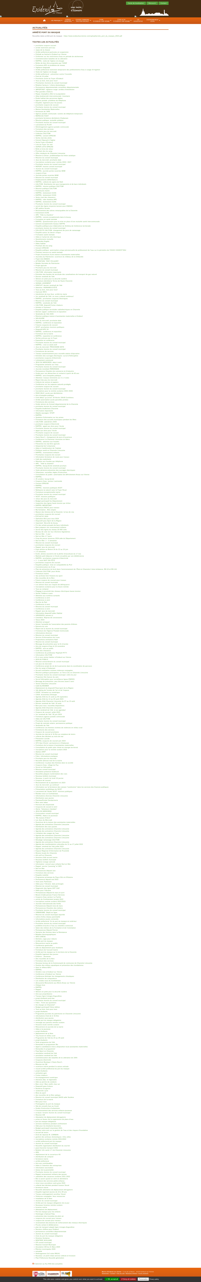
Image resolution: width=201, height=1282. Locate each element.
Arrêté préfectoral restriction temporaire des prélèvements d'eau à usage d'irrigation (68, 70)
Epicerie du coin (42, 626)
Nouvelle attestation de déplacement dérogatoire (54, 1190)
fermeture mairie (42, 1159)
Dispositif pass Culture (44, 1086)
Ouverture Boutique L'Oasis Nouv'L (49, 1062)
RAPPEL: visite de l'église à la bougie (50, 61)
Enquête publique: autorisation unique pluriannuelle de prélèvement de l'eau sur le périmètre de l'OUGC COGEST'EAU (81, 250)
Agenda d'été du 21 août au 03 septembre (52, 697)
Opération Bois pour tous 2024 (47, 518)
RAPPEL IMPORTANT (44, 505)
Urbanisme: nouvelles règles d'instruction (51, 472)
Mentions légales (131, 1273)
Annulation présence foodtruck (47, 771)
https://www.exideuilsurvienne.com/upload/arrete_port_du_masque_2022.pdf (93, 36)
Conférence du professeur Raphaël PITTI (51, 653)
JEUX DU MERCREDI (44, 811)
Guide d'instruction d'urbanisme (48, 1108)
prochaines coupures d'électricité (48, 358)
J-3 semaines (41, 551)
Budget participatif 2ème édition (48, 1007)
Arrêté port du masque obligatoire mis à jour (52, 1203)
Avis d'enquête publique (45, 395)
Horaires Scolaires (43, 1238)
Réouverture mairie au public (47, 943)
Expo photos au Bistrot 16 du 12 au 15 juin (52, 549)
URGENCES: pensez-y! (44, 615)
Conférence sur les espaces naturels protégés (53, 384)
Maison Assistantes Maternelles (48, 109)
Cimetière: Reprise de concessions (49, 617)
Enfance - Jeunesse (43, 956)
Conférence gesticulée (44, 945)
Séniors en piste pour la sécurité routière (51, 279)
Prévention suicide (43, 738)
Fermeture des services (45, 129)
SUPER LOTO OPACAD (44, 147)
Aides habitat (41, 243)
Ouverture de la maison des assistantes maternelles (55, 822)
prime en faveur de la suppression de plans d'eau (54, 1119)
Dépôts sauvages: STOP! (45, 413)
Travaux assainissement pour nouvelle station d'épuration (58, 353)
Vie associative (138, 20)
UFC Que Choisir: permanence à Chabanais (52, 743)
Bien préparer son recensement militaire (51, 527)
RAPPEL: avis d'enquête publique (48, 375)
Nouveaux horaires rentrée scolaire (49, 1205)
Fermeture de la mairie (44, 334)
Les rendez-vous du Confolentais (48, 980)
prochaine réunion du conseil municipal (50, 228)
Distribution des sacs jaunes (46, 826)
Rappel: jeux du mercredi (45, 547)
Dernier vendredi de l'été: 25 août (48, 703)
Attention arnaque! (43, 622)
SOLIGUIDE (40, 318)
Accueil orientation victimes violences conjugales (54, 670)
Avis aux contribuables (44, 1163)
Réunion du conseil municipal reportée (50, 914)
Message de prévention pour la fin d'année (52, 644)
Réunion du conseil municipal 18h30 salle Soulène (55, 1097)
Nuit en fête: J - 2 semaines (46, 540)
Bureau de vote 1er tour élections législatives (53, 532)
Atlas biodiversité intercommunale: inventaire (53, 96)
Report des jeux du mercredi (46, 380)
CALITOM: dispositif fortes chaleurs (49, 305)
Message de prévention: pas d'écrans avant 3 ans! (55, 681)
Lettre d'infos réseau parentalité (48, 917)
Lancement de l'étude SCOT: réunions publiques (54, 791)
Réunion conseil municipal (45, 769)
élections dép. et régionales (46, 1080)
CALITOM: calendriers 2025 (46, 422)
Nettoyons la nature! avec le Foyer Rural (51, 490)
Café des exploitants (43, 459)
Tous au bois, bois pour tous (46, 1009)
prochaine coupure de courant (47, 105)
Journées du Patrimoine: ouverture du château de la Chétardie (59, 257)
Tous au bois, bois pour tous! (47, 81)
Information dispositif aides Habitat (49, 613)
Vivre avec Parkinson (44, 881)
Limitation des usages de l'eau (47, 833)
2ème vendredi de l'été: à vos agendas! (51, 710)
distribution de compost (44, 1157)
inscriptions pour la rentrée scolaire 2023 (51, 749)
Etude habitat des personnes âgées (49, 98)
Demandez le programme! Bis (47, 1044)
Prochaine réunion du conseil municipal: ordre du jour (56, 675)
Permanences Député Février (47, 930)
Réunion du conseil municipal (47, 158)
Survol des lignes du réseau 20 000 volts (51, 529)
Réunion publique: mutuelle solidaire (49, 120)
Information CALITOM (44, 655)
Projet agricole (41, 265)
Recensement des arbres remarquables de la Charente (56, 210)
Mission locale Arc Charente (46, 853)
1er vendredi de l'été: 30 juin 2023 (49, 714)
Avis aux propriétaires (44, 994)
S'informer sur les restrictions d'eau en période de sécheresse (59, 56)
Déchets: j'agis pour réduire (46, 939)
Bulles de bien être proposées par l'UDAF (51, 63)
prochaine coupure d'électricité (47, 424)
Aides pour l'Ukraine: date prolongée (50, 884)
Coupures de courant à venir (46, 807)
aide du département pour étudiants (49, 947)
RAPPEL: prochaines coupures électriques (52, 298)
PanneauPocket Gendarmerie (47, 800)
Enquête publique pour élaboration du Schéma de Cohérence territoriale (63, 226)
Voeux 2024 (40, 620)
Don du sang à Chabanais (45, 668)
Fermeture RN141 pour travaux (47, 507)
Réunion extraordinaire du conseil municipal (52, 661)
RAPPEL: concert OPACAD (46, 136)
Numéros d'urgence (43, 1088)
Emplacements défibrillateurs (47, 180)
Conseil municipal (68, 20)
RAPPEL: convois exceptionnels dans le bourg (53, 217)
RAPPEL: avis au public (44, 648)
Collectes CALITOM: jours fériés (48, 571)
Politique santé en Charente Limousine (50, 450)
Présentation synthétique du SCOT (49, 789)
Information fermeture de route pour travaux (52, 457)
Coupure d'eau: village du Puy (47, 765)
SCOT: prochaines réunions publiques (50, 327)
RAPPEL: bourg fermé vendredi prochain (51, 466)
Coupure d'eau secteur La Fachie (48, 897)
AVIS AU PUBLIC (42, 659)
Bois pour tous (41, 1102)
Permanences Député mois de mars (49, 906)
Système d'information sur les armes (49, 417)
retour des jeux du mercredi (46, 499)
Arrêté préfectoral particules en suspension (52, 52)
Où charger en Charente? (45, 1005)
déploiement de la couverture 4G (48, 1154)
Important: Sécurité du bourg (47, 523)
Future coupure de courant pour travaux (51, 580)
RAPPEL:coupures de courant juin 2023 (51, 741)
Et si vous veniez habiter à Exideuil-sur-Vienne (53, 657)
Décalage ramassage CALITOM (47, 840)
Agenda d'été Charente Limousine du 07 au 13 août (55, 701)
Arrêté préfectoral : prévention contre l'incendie (54, 74)
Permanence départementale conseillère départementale (57, 87)
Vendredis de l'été (42, 725)
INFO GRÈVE (41, 936)
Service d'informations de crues (48, 637)
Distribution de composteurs (46, 978)
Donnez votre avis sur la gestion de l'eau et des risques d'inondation (62, 1130)
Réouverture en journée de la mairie (49, 1027)
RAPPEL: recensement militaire (47, 452)
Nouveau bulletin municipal (46, 776)
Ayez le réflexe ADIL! (44, 967)
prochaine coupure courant (46, 45)
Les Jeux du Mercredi (44, 820)
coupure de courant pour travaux (48, 1220)
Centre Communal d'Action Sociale (82, 20)
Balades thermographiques (46, 934)
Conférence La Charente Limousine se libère (53, 439)
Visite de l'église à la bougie (46, 72)
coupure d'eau (41, 173)
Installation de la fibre (44, 1198)
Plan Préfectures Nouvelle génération (50, 1258)
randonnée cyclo (42, 1091)
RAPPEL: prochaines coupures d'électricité (52, 558)
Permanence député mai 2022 (47, 879)
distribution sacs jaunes (45, 1018)
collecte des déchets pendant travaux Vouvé (52, 1185)
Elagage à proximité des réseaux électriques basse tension (58, 591)
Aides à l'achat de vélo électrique (48, 237)
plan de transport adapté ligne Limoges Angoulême (55, 1227)
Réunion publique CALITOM (46, 188)
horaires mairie (41, 1207)
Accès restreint (143, 1273)
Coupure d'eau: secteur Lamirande (49, 481)
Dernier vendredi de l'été (45, 276)
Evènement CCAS (42, 213)
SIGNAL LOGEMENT (43, 283)
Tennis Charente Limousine (46, 683)
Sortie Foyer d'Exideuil (44, 142)
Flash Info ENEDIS (43, 259)
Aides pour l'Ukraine (43, 890)
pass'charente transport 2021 (47, 1148)
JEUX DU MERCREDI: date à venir (49, 362)
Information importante (44, 411)
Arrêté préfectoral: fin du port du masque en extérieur (56, 921)
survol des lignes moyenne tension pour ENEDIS (54, 206)
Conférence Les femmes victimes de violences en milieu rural (59, 727)
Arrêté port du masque (44, 941)
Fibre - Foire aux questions (46, 1002)
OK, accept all (112, 1279)
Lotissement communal (44, 360)
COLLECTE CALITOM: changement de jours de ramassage (58, 230)
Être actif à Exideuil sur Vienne (121, 20)
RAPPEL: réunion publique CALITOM (50, 186)
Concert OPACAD (42, 248)
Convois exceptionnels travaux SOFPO (50, 224)
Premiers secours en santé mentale (49, 252)
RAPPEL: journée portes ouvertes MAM (50, 171)
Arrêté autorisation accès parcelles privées (52, 400)
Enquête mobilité (42, 875)
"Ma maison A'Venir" (43, 818)
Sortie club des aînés (44, 138)
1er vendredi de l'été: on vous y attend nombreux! (55, 296)
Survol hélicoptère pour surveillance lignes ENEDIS (55, 679)
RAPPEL (39, 415)
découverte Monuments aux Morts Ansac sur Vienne (55, 983)
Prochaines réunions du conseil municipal (51, 83)
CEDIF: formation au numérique (48, 692)
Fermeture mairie (42, 573)
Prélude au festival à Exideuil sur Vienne (51, 54)
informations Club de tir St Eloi (47, 1016)
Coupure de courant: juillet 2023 (48, 712)
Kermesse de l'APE (43, 111)
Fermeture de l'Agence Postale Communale (52, 631)
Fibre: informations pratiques (47, 756)
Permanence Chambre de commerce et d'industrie (55, 371)
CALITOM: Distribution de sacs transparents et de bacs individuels (61, 184)
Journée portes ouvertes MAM (47, 175)
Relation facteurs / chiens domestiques (50, 85)
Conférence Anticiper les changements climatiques (55, 976)
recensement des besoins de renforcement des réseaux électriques (61, 1223)
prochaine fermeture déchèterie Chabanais (52, 118)
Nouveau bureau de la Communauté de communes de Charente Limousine (64, 963)
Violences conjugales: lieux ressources (50, 1196)
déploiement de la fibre (44, 1033)
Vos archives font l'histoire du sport (49, 576)
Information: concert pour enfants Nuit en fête (53, 864)
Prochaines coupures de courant (48, 455)
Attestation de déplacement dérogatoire (51, 1117)
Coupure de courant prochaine (47, 732)
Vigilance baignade (43, 67)
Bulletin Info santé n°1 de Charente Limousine (53, 1150)
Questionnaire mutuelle (44, 239)
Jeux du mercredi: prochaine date (48, 160)
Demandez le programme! (45, 1049)
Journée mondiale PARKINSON (47, 369)
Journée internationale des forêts (48, 903)
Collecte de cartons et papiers (47, 382)
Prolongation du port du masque (48, 1104)
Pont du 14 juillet (42, 76)
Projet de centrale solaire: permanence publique (54, 723)
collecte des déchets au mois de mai (49, 736)
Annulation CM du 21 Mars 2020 (48, 1247)
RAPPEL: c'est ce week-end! (46, 345)
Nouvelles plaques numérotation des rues (51, 774)
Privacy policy (154, 1279)
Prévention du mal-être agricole (48, 444)
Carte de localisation (136, 3)
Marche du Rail (41, 602)
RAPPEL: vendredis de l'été (46, 303)
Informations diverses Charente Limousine (52, 796)
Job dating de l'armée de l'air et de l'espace (52, 690)
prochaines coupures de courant (48, 514)
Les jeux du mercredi (44, 664)
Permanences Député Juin (46, 870)
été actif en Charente (44, 855)
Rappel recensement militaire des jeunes (51, 1174)
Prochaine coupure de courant (47, 433)
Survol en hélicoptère (44, 767)
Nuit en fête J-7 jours (44, 536)
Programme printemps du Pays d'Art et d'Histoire (54, 877)
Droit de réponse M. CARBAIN (47, 1135)
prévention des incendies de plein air (50, 1216)
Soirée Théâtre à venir (44, 593)
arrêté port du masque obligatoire (48, 1020)
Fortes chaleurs (42, 1075)
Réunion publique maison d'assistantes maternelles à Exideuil (59, 316)
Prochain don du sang (44, 151)
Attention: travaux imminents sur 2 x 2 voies (52, 378)
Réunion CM (40, 1115)
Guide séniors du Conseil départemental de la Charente (57, 404)
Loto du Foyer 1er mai (44, 144)
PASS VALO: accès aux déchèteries (49, 393)
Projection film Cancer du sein (47, 677)
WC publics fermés (43, 208)
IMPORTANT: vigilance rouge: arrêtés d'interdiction (55, 89)
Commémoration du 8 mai (45, 567)
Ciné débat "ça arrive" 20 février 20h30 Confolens (55, 397)
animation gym (41, 1073)
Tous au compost (42, 589)
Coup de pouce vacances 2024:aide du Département (56, 538)
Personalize (143, 1279)
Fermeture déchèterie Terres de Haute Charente (54, 281)
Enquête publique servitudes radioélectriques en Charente (58, 309)
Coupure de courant (43, 780)
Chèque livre (40, 985)
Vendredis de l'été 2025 (45, 314)
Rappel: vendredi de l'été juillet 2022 (50, 846)
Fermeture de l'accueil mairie (47, 950)
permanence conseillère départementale (51, 1231)
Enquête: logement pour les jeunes (49, 103)
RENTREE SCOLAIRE (44, 1240)
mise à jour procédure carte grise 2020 (50, 1183)
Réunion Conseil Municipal (46, 1245)
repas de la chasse (43, 50)
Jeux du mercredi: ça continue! (47, 785)
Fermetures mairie (43, 191)
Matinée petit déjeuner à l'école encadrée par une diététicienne (60, 556)
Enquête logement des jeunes (47, 954)
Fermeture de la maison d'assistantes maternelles (55, 745)
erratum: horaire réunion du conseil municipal (53, 1113)
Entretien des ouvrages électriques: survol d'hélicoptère (57, 356)
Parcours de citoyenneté (45, 804)
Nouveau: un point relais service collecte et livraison (55, 1256)
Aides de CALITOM (43, 719)
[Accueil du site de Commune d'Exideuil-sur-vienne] (47, 15)
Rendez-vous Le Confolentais (47, 793)
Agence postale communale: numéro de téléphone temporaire (59, 114)
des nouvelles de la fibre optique (48, 1095)
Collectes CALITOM (43, 133)
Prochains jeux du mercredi (46, 131)
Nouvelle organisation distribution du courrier (53, 1146)
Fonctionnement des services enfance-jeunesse (54, 1110)
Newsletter (105, 1273)
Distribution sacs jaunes (45, 798)
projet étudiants (42, 1011)
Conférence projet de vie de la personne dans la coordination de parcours (64, 666)
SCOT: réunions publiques (45, 496)
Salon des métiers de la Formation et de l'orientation (56, 928)
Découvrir (152, 3)
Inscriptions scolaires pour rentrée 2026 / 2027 (53, 162)
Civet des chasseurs (43, 650)
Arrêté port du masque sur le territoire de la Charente (56, 952)
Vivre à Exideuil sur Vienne (101, 20)
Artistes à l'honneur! (43, 307)
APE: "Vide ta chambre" (44, 215)
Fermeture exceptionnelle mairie (48, 492)
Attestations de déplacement (46, 1209)
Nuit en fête (40, 868)
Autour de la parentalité (45, 1170)
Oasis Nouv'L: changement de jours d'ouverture (54, 437)
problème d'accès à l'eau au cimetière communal (54, 925)
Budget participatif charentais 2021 (49, 1128)
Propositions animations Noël (47, 639)
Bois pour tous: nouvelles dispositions (50, 705)
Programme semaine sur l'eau (47, 364)
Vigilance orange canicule (45, 862)
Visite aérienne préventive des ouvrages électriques (55, 470)
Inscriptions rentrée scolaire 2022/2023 (51, 901)
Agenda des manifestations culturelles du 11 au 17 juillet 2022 (59, 844)
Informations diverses (44, 633)
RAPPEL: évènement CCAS (46, 193)
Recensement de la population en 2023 (50, 782)
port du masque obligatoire (46, 1121)
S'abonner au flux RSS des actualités (48, 1264)
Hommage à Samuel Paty (45, 1214)
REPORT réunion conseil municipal (49, 166)
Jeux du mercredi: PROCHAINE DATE (50, 347)
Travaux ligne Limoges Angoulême (49, 996)
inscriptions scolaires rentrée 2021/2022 (51, 1139)
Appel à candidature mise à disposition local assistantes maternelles (62, 1046)
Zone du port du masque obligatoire (49, 1236)
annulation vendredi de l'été (46, 1053)
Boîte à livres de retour (44, 149)
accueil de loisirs (42, 1132)
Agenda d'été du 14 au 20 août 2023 (49, 699)
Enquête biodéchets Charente (47, 408)
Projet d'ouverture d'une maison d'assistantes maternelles (58, 254)
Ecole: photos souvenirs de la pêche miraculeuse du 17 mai (58, 554)
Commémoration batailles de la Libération (51, 59)
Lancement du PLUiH (44, 125)
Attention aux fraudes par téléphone (49, 461)
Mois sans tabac (42, 802)
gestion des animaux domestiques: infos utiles (53, 1137)
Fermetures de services (45, 351)
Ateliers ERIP (41, 752)
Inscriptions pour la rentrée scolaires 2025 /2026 (54, 391)
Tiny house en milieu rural (45, 1035)
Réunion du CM (41, 1064)
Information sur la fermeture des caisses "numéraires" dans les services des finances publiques (72, 787)
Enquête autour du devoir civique (48, 232)
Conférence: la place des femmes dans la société (54, 763)
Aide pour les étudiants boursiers (48, 1126)
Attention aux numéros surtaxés (48, 595)
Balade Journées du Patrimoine (47, 263)
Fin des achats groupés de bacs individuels (52, 525)
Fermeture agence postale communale (50, 716)
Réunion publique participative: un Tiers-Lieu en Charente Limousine (62, 672)
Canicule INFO (41, 292)
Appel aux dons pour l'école (46, 430)
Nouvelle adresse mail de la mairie (49, 760)
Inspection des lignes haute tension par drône (53, 503)
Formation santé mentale (45, 235)
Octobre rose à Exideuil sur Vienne (49, 972)
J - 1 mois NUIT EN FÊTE (45, 560)
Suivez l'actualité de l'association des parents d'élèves (56, 624)
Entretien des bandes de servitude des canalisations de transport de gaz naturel (66, 274)
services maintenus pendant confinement (51, 1124)
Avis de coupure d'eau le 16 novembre (50, 646)
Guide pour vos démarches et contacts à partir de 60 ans (57, 373)
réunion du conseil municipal (46, 169)
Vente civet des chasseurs (45, 197)
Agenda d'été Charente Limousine (48, 708)
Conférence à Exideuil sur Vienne (48, 974)
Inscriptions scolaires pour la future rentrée (52, 587)
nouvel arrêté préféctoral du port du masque (52, 1069)
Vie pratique (56, 20)
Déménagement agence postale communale (52, 127)
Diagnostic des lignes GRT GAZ (48, 888)
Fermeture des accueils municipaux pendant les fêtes (56, 419)
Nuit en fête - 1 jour (43, 534)
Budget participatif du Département (49, 501)
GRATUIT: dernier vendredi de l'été (49, 285)
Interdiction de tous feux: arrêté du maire (51, 294)
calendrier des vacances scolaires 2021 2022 (53, 1176)
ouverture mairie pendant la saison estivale (52, 1066)
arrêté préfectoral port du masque (48, 1141)
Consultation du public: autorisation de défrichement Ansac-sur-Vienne (62, 474)
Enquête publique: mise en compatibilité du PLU (54, 565)
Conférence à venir (43, 598)
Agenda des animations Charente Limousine (52, 824)
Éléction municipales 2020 (45, 1249)
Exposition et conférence (45, 340)
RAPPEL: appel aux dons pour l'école (50, 426)
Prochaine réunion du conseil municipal (51, 107)
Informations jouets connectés (47, 919)
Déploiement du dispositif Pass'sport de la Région (54, 688)
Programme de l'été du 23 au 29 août (50, 1038)
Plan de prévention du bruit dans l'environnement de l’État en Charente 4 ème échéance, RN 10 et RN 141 (76, 569)
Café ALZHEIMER (42, 686)
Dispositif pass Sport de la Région (48, 521)
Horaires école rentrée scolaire (47, 1024)
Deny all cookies (129, 1279)
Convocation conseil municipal (47, 813)
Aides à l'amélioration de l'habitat (48, 448)
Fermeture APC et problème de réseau (50, 65)
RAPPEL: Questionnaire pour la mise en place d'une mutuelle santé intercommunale (68, 221)
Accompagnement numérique (47, 1077)
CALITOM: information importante (48, 272)
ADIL (37, 1152)
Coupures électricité (43, 1060)
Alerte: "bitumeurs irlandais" (46, 809)
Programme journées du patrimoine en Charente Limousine (58, 1013)
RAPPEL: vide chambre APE (46, 199)
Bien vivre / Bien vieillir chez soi (48, 1084)
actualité (39, 1251)
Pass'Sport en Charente (45, 1051)
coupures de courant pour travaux (48, 1218)
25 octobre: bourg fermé (45, 479)
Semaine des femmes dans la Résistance (51, 932)
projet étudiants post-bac (45, 998)
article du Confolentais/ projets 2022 (49, 899)
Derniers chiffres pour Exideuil (47, 1229)
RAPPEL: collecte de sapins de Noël (49, 182)
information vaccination (44, 1168)
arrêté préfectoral (42, 1161)
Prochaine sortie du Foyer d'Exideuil (49, 78)
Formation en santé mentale (46, 219)
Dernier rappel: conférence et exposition (51, 312)
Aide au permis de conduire (46, 1082)
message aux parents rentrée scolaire (50, 1022)
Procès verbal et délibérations (47, 1225)
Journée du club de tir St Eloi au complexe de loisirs (55, 734)
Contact (163, 3)
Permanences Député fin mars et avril (50, 892)
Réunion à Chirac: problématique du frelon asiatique (55, 155)
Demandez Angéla (42, 241)
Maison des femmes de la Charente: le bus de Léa (55, 512)
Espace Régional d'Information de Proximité (52, 851)
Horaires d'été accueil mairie (46, 857)
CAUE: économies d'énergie (46, 694)
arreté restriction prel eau (45, 48)
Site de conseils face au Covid (47, 1106)
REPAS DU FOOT (42, 116)
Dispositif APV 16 (42, 329)
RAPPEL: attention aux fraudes (47, 441)
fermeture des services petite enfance (50, 1181)
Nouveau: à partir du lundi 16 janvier (50, 778)
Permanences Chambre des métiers (49, 908)
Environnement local (152, 20)
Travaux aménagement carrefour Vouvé (51, 1194)
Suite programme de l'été (45, 1042)
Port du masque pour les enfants (48, 1212)
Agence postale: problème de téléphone (51, 100)
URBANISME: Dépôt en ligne (46, 912)
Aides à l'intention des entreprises (49, 1165)
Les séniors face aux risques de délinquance (53, 584)
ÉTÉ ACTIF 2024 (42, 516)
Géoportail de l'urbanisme (45, 446)
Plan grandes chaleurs (44, 92)
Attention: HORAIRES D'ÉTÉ (46, 287)
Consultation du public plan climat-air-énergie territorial (57, 747)
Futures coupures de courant (47, 325)
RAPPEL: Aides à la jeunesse (47, 815)
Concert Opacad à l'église (45, 140)
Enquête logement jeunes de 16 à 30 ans (51, 1192)
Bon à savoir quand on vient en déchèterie (52, 1179)
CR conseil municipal (44, 1242)
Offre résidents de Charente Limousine (50, 153)
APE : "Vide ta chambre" (45, 463)
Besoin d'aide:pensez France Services (50, 895)
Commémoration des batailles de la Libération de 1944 (56, 1058)
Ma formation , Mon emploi (46, 510)
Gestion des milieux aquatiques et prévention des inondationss (59, 965)
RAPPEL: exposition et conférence (49, 336)
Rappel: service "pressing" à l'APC (49, 866)
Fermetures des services (45, 402)
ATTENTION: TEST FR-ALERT (47, 261)
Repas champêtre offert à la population (50, 94)
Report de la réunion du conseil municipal (51, 628)
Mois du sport (41, 1093)
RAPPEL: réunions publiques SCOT (49, 488)
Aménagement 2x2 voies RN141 (48, 1253)
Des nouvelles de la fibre (45, 578)
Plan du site (121, 1273)
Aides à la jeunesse (43, 1029)
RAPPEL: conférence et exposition (49, 323)
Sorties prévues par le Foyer (46, 338)
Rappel (38, 989)
